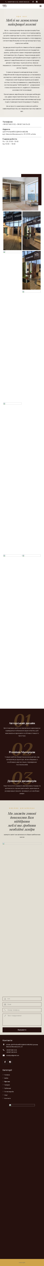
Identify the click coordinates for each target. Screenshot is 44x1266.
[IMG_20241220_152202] (12, 478)
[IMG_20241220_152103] (31, 270)
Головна (7, 1075)
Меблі (6, 1078)
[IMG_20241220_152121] (12, 326)
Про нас (7, 1081)
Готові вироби (9, 1091)
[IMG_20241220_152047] (31, 231)
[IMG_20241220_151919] (12, 231)
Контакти (7, 1098)
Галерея (7, 1085)
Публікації (7, 1088)
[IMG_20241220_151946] (12, 630)
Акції (5, 1095)
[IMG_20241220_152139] (31, 366)
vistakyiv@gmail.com (12, 1055)
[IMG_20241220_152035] (31, 630)
